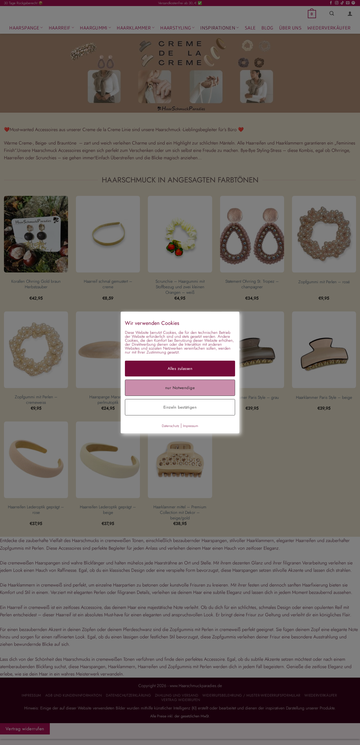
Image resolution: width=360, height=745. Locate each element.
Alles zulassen (180, 368)
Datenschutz (170, 425)
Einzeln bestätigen (180, 407)
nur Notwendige (180, 388)
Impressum (190, 425)
